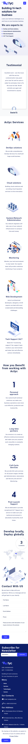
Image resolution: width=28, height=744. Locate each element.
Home (5, 683)
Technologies (7, 689)
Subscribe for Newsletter (10, 649)
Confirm (6, 740)
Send (5, 637)
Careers (6, 692)
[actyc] (7, 664)
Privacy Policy (13, 736)
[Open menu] (24, 3)
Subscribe (22, 654)
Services (6, 686)
